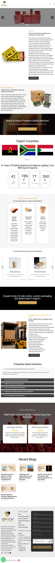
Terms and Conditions (23, 527)
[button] (0, 149)
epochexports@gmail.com (23, 543)
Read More (34, 78)
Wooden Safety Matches (24, 520)
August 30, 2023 (4, 481)
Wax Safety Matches (23, 518)
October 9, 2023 (41, 481)
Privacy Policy (21, 525)
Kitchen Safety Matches (23, 516)
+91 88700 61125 (21, 550)
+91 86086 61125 (21, 547)
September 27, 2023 (23, 481)
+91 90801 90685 (21, 548)
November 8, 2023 (4, 499)
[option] (10, 150)
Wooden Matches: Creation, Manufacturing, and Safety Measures (9, 496)
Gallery (19, 523)
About (19, 514)
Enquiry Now (34, 355)
